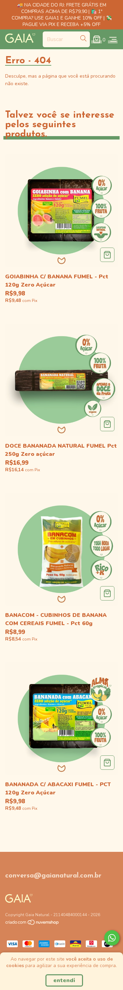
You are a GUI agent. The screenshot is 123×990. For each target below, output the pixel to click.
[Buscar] (83, 38)
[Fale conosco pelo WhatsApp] (112, 938)
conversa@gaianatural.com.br (53, 875)
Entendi (64, 980)
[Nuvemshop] (32, 924)
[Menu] (113, 39)
